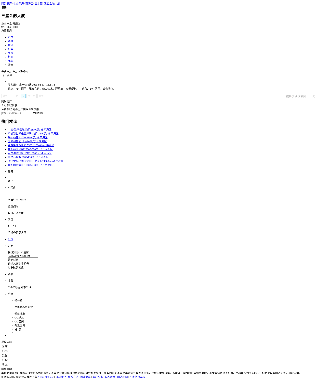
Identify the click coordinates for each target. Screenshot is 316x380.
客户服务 (97, 377)
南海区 (29, 3)
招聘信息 (85, 377)
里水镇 (39, 3)
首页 (10, 37)
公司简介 (60, 377)
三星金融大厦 (52, 3)
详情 (10, 41)
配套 (10, 60)
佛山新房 (18, 3)
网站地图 (122, 377)
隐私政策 (110, 377)
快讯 (10, 45)
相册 (10, 56)
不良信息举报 (137, 377)
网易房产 (6, 3)
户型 (10, 49)
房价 (10, 53)
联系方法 (73, 377)
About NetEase (46, 377)
